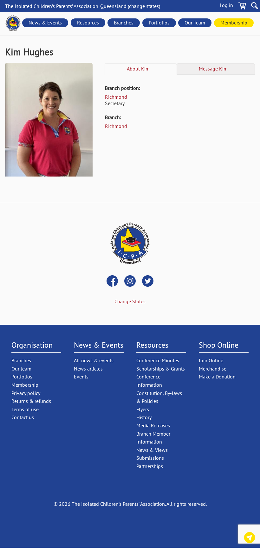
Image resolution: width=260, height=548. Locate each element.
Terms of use (25, 409)
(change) (130, 6)
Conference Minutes (157, 360)
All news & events (94, 360)
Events (81, 376)
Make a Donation (217, 376)
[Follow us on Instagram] (130, 281)
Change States (130, 301)
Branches (123, 22)
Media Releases (153, 425)
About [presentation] (138, 68)
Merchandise (212, 368)
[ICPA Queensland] (13, 23)
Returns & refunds (31, 401)
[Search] (254, 6)
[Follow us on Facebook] (112, 281)
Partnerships (149, 466)
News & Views (152, 450)
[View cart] (242, 6)
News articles (88, 368)
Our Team (195, 22)
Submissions (150, 458)
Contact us (249, 538)
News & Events (45, 22)
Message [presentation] (213, 68)
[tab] (141, 69)
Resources (88, 22)
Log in (226, 5)
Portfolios (159, 22)
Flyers (142, 409)
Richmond (116, 97)
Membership (233, 22)
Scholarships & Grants (160, 368)
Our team (21, 368)
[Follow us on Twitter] (147, 281)
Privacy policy (25, 393)
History (144, 417)
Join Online (211, 360)
